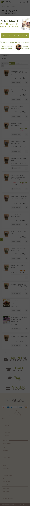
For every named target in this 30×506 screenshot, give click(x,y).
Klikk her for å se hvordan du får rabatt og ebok (15, 35)
